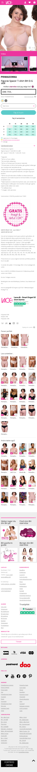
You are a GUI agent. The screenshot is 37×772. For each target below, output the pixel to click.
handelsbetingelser (24, 752)
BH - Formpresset (25, 724)
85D (27, 126)
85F (27, 132)
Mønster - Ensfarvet (6, 729)
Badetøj (3, 621)
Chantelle (22, 697)
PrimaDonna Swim (6, 694)
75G (15, 134)
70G (9, 134)
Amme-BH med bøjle (26, 733)
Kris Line (3, 706)
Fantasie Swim (5, 708)
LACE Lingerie (24, 708)
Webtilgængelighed (25, 595)
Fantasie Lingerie (24, 706)
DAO (25, 664)
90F (33, 132)
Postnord (12, 664)
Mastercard (31, 653)
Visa (23, 653)
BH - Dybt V (23, 726)
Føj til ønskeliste (18, 118)
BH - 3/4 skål (4, 719)
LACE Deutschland (6, 589)
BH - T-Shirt (4, 738)
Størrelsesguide (29, 97)
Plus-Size (3, 724)
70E (9, 129)
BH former (4, 618)
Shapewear (4, 623)
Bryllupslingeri (24, 736)
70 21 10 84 (9, 575)
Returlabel (23, 584)
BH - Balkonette (24, 720)
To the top (33, 760)
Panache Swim (24, 685)
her (32, 748)
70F (10, 132)
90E (33, 129)
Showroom (4, 609)
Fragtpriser (23, 572)
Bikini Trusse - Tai (25, 731)
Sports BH (4, 736)
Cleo (21, 701)
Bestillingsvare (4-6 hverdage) (11, 140)
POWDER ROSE (2, 100)
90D (33, 126)
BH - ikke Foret (5, 717)
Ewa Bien (22, 692)
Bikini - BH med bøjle (7, 731)
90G (33, 134)
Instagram (24, 676)
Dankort (6, 653)
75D (15, 126)
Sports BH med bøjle (26, 729)
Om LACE (3, 607)
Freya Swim (4, 690)
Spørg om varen (27, 327)
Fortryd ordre (23, 577)
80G (21, 134)
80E (21, 129)
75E (15, 129)
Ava (2, 692)
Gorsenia (3, 701)
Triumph (3, 697)
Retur (21, 582)
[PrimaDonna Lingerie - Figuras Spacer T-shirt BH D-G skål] (15, 27)
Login (25, 2)
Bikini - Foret (23, 717)
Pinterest (30, 676)
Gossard (22, 704)
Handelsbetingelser (25, 600)
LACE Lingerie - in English (8, 584)
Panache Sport (24, 694)
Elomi (2, 699)
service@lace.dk (6, 577)
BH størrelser (5, 614)
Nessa (21, 690)
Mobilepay (14, 653)
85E (27, 129)
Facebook (18, 676)
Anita (2, 711)
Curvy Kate (23, 687)
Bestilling (22, 570)
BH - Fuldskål (4, 726)
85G (27, 134)
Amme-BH (4, 740)
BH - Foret (4, 722)
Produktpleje (5, 625)
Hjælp (21, 589)
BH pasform (4, 616)
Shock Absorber (24, 699)
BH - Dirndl (23, 740)
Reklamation (23, 586)
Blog (2, 628)
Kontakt (22, 591)
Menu (2, 2)
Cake (21, 711)
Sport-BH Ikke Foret (25, 738)
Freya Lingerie (5, 687)
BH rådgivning (5, 611)
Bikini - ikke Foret (24, 722)
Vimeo (6, 676)
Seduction (4, 743)
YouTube (12, 676)
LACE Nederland (6, 591)
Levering (22, 575)
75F (15, 132)
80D (21, 126)
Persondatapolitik (25, 598)
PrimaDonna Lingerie (7, 685)
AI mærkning (23, 593)
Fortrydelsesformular (26, 579)
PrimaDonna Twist (6, 704)
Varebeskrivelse (7, 145)
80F (21, 132)
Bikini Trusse (4, 733)
